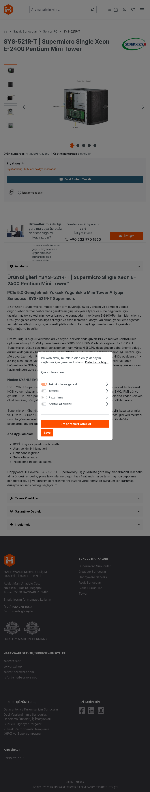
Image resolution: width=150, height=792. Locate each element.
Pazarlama (55, 397)
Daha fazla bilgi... (96, 362)
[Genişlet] (107, 383)
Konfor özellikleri (60, 404)
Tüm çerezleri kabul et (75, 424)
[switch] (44, 390)
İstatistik (53, 391)
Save (47, 432)
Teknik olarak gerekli (62, 384)
